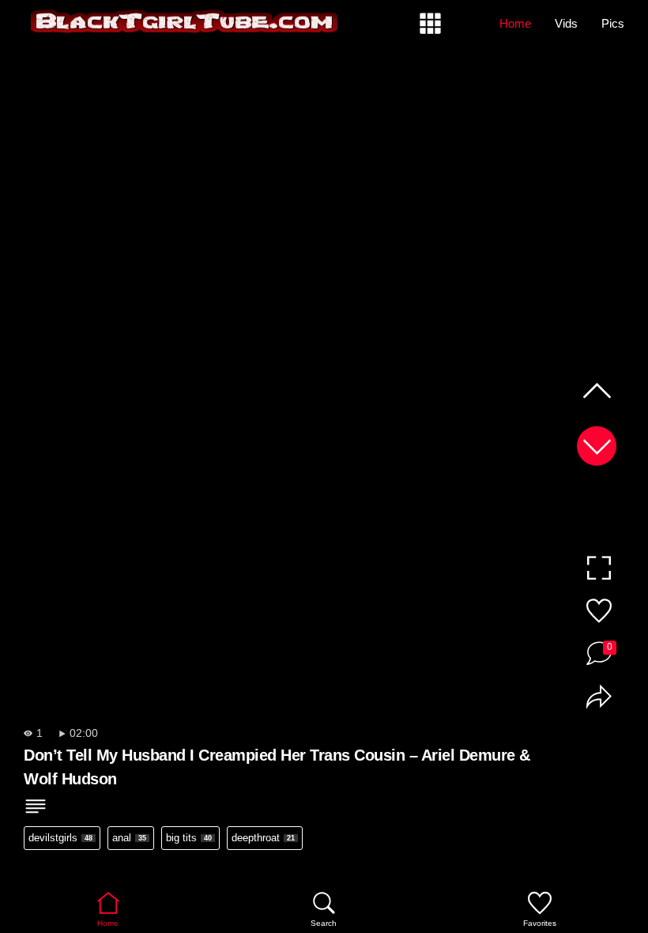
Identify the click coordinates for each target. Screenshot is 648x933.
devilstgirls (60, 838)
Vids (566, 23)
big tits (189, 838)
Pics (612, 23)
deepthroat (263, 838)
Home (515, 23)
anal (129, 838)
